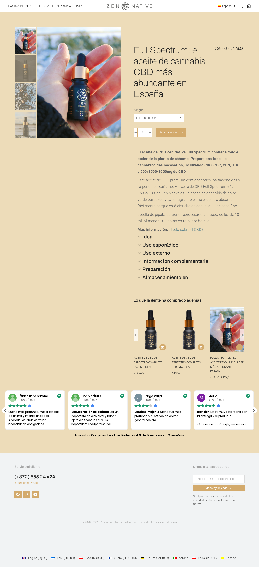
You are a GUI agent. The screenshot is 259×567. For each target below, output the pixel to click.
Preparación (156, 269)
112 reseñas (175, 435)
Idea (147, 236)
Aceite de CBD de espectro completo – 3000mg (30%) (149, 362)
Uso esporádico (160, 245)
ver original (238, 424)
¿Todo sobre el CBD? (186, 229)
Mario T (214, 396)
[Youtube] (35, 494)
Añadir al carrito (171, 132)
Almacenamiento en (165, 277)
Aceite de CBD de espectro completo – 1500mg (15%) (187, 362)
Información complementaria (175, 261)
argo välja (153, 396)
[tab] (189, 237)
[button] (136, 335)
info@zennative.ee (26, 482)
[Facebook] (18, 494)
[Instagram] (26, 494)
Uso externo (156, 253)
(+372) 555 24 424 (34, 476)
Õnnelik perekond (34, 396)
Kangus (138, 110)
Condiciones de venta (164, 522)
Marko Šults (92, 396)
